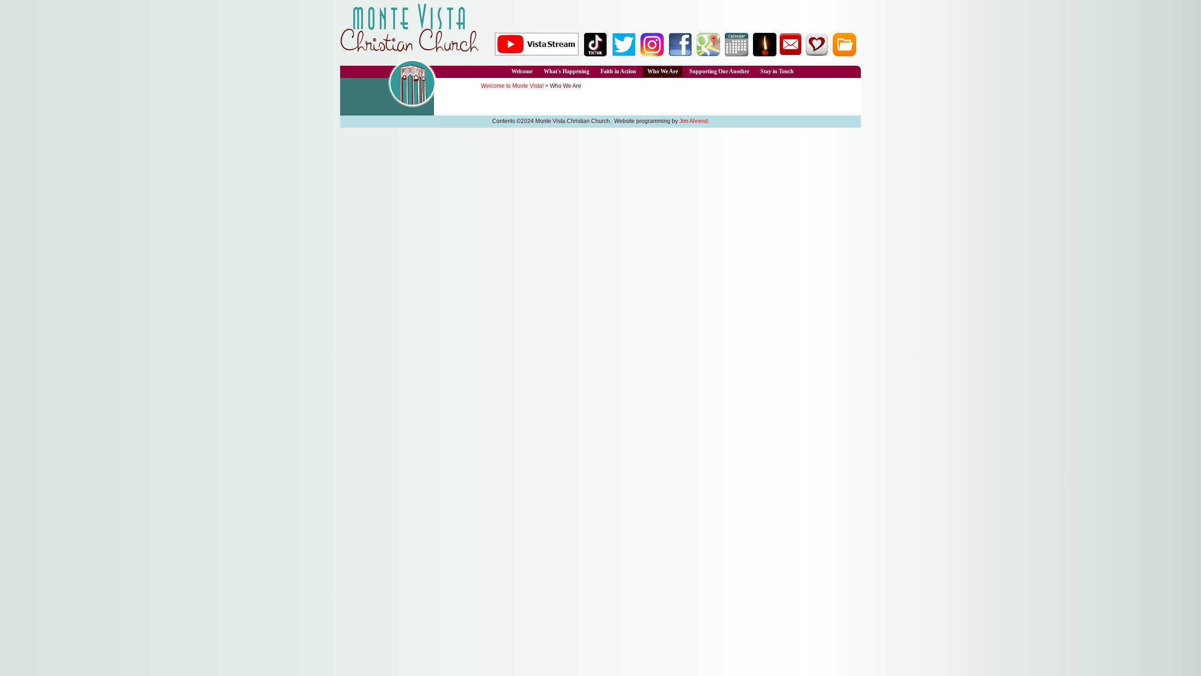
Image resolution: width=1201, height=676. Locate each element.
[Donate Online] (817, 54)
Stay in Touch (777, 71)
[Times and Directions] (708, 54)
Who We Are (662, 71)
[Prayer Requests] (764, 54)
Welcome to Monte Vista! (512, 86)
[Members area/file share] (844, 54)
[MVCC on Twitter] (624, 54)
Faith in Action (618, 71)
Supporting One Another (719, 71)
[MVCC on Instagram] (652, 54)
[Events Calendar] (736, 54)
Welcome (521, 71)
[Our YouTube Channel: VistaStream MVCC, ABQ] (536, 52)
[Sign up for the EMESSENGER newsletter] (790, 54)
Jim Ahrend (693, 121)
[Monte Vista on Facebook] (680, 54)
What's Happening (566, 71)
